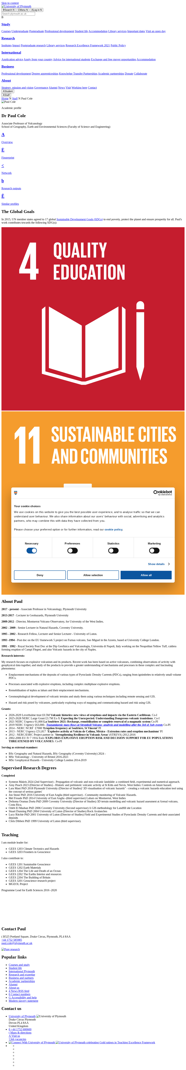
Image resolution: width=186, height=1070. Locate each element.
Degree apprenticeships (45, 73)
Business (7, 66)
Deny (40, 574)
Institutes (6, 45)
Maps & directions (20, 1032)
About (6, 80)
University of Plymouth (22, 1016)
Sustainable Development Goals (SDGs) (79, 219)
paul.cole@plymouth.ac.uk (16, 943)
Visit (68, 87)
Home (5, 98)
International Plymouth (22, 971)
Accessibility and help (23, 997)
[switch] (72, 551)
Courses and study (19, 964)
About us (14, 987)
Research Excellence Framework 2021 (88, 45)
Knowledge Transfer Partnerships (78, 73)
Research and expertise (22, 974)
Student (8, 91)
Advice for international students (71, 59)
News (61, 87)
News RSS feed (19, 991)
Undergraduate (20, 31)
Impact (16, 45)
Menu (23, 10)
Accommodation (98, 31)
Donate (129, 73)
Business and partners (21, 977)
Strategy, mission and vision (17, 87)
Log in (36, 10)
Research (8, 38)
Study (5, 24)
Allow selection (93, 574)
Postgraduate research (33, 45)
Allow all (146, 574)
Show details (156, 564)
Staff (6, 95)
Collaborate (140, 73)
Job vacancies (17, 1039)
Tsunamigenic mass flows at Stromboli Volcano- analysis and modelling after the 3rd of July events (104, 724)
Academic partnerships (111, 73)
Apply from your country (38, 59)
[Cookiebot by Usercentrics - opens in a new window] (156, 493)
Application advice (12, 59)
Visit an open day (156, 31)
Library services (117, 31)
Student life (81, 31)
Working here (79, 87)
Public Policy (118, 45)
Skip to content (10, 3)
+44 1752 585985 (11, 939)
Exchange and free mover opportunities (113, 59)
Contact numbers (19, 994)
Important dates (136, 31)
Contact (92, 87)
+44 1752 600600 (20, 1029)
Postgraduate (36, 31)
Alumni (53, 87)
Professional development (59, 31)
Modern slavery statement (23, 1000)
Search (8, 10)
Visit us (14, 1035)
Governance (41, 87)
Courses (6, 31)
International (11, 52)
